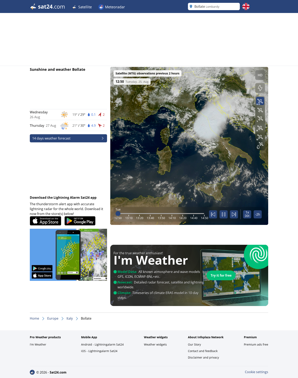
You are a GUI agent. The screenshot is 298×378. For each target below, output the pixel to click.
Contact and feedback (203, 351)
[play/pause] (224, 214)
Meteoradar (114, 6)
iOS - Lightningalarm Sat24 (99, 351)
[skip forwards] (234, 214)
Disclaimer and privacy (203, 357)
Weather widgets (155, 344)
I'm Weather (38, 344)
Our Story (194, 344)
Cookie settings (256, 372)
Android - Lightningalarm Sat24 (102, 344)
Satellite (84, 6)
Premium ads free (256, 344)
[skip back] (213, 214)
